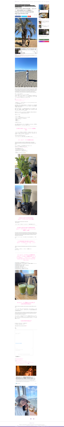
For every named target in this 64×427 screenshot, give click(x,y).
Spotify (21, 56)
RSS (26, 56)
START (42, 1)
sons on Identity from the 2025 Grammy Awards (28, 362)
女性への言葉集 (33, 5)
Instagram (44, 41)
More (28, 56)
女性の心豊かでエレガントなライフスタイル (28, 5)
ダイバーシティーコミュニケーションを (19, 147)
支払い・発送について (38, 426)
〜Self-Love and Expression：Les (19, 362)
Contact (45, 1)
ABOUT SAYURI (27, 1)
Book (44, 39)
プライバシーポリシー (47, 426)
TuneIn (25, 56)
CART (47, 1)
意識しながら (25, 147)
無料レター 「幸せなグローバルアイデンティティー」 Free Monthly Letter (43, 11)
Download (23, 54)
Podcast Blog (23, 1)
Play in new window (19, 54)
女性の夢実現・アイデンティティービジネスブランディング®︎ (19, 5)
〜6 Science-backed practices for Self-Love (19, 100)
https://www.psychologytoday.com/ (19, 358)
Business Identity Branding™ (37, 1)
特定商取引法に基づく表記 (43, 426)
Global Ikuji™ (31, 1)
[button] (48, 1)
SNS (17, 96)
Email (23, 56)
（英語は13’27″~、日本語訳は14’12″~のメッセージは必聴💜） (23, 363)
